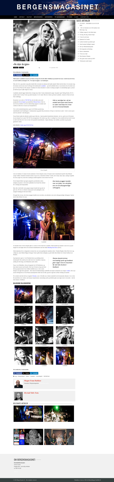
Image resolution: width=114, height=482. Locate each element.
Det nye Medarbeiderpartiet (86, 46)
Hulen (27, 376)
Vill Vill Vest (28, 100)
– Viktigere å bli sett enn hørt (51, 423)
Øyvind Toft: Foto (44, 67)
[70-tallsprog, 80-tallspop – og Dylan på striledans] (28, 437)
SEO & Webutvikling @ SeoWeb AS (93, 480)
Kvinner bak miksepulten (50, 446)
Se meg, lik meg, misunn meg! (87, 34)
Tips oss (16, 471)
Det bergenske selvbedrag (86, 49)
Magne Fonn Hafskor (32, 381)
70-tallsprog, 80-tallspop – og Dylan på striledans (25, 446)
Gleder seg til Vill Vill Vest (26, 125)
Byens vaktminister (84, 51)
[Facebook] (24, 385)
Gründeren (48, 17)
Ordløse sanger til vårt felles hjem (88, 32)
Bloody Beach (37, 102)
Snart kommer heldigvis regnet (87, 44)
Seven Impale (22, 102)
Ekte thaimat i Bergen (85, 56)
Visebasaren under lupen (86, 61)
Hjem (15, 17)
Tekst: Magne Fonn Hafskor (31, 67)
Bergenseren (38, 17)
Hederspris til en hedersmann (20, 423)
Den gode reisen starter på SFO (87, 58)
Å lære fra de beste (84, 37)
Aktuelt (22, 17)
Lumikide (43, 86)
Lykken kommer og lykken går (87, 41)
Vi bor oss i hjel (83, 53)
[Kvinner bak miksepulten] (59, 437)
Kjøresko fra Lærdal (85, 39)
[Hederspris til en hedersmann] (28, 414)
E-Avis (76, 17)
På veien (69, 17)
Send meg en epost (44, 383)
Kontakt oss (84, 17)
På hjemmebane (60, 17)
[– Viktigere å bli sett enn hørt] (59, 414)
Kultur (29, 17)
